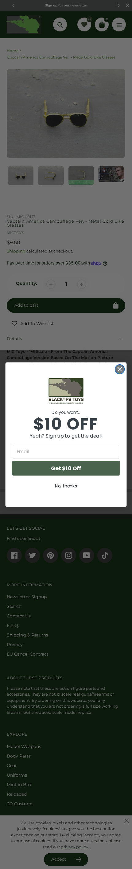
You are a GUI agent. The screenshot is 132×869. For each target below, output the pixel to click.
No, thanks (66, 486)
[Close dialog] (120, 369)
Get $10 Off (66, 468)
